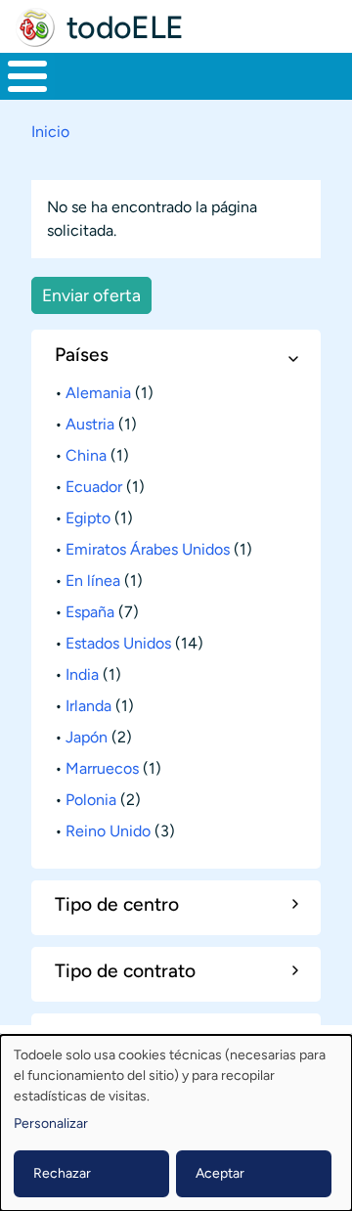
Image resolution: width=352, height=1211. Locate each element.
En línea (93, 580)
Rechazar (62, 1173)
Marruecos (102, 768)
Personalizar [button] (51, 1123)
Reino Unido (108, 831)
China (86, 455)
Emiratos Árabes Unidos (148, 549)
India (82, 674)
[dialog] (176, 1123)
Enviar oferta (91, 295)
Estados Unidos (118, 643)
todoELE (125, 27)
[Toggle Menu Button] (27, 76)
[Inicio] (35, 27)
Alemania (98, 392)
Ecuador (94, 486)
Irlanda (88, 705)
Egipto (88, 518)
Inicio (50, 131)
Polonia (91, 799)
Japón (87, 737)
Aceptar (220, 1173)
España (90, 612)
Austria (90, 424)
